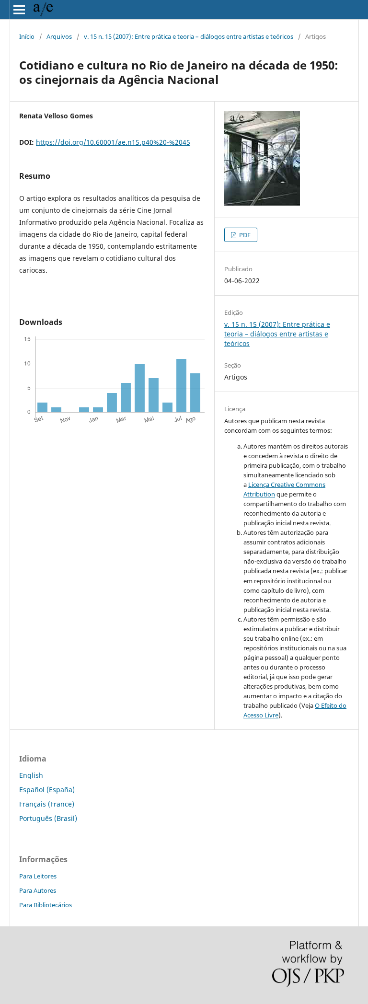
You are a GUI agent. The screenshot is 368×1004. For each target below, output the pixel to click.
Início (26, 36)
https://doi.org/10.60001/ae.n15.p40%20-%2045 (113, 142)
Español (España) (47, 789)
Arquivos (59, 36)
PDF (244, 235)
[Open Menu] (19, 9)
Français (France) (46, 803)
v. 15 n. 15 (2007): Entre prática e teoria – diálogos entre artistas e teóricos (188, 36)
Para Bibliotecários (45, 904)
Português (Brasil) (48, 818)
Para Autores (37, 890)
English (31, 775)
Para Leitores (38, 876)
